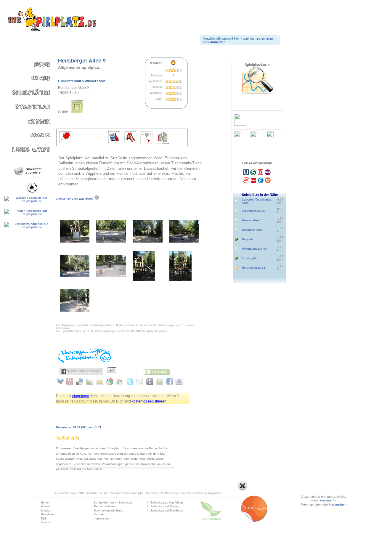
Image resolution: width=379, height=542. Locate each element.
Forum (25, 132)
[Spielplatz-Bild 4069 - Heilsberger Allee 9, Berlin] (148, 241)
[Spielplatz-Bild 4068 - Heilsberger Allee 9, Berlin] (111, 241)
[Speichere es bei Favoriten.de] (100, 381)
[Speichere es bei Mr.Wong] (70, 381)
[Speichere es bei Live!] (119, 381)
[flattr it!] (158, 371)
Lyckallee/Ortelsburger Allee (257, 201)
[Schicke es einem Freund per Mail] (139, 381)
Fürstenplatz (250, 258)
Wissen (25, 119)
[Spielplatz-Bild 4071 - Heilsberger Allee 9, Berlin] (74, 276)
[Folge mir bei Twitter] (129, 381)
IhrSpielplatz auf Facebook (165, 510)
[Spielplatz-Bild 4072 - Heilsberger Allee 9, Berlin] (111, 276)
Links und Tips (25, 146)
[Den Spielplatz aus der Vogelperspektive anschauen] (257, 80)
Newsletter (48, 514)
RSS (43, 518)
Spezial (46, 510)
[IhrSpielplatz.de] (51, 19)
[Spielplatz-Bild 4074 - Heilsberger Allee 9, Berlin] (180, 279)
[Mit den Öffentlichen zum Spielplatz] (257, 177)
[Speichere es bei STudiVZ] (178, 381)
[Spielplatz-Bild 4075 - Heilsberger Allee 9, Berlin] (74, 310)
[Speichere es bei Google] (109, 381)
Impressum (101, 518)
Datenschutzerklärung (108, 510)
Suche (25, 77)
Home (25, 63)
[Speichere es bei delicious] (80, 381)
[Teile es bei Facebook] (168, 381)
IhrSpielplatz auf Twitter (163, 506)
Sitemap (46, 522)
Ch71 (97, 427)
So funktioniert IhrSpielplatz (113, 502)
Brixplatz (247, 239)
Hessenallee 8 (251, 220)
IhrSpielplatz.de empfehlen (165, 502)
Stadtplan (25, 105)
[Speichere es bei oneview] (158, 381)
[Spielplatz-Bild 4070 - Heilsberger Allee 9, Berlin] (184, 241)
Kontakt (99, 514)
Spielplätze (25, 91)
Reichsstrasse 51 (253, 267)
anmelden (339, 504)
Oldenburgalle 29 (254, 210)
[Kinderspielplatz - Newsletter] (29, 171)
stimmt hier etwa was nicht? (75, 198)
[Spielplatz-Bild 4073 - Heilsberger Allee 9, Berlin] (144, 279)
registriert (327, 500)
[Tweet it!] (60, 381)
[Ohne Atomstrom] (223, 512)
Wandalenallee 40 (254, 248)
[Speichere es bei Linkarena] (90, 381)
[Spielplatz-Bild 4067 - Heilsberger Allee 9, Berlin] (74, 241)
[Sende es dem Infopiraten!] (148, 381)
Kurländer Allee (252, 229)
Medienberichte (104, 506)
